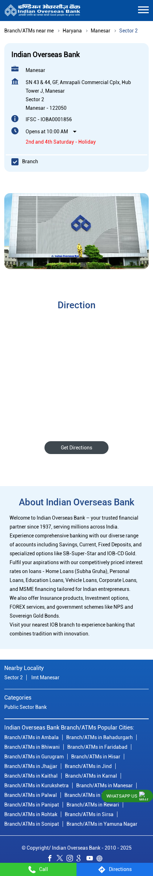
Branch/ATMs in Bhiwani (32, 747)
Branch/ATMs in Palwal (30, 795)
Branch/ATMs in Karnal (91, 776)
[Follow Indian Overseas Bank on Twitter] (62, 859)
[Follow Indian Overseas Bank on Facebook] (52, 859)
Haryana (72, 31)
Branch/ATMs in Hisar (95, 756)
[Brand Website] (101, 859)
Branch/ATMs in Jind (88, 766)
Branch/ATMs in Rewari (93, 805)
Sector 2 (13, 677)
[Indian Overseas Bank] (42, 10)
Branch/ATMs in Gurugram (34, 756)
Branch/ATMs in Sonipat (31, 824)
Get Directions (76, 447)
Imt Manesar (45, 677)
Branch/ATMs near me (29, 31)
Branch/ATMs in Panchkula (94, 795)
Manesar (100, 31)
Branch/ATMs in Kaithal (31, 776)
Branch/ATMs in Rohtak (30, 814)
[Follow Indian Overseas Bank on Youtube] (91, 859)
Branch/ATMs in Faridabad (97, 747)
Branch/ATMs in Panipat (31, 805)
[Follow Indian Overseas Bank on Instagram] (71, 859)
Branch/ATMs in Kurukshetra (36, 785)
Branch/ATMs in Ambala (31, 737)
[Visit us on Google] (81, 859)
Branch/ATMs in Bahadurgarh (99, 737)
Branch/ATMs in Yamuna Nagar (102, 824)
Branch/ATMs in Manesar (104, 785)
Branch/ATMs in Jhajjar (30, 766)
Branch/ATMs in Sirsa (89, 814)
